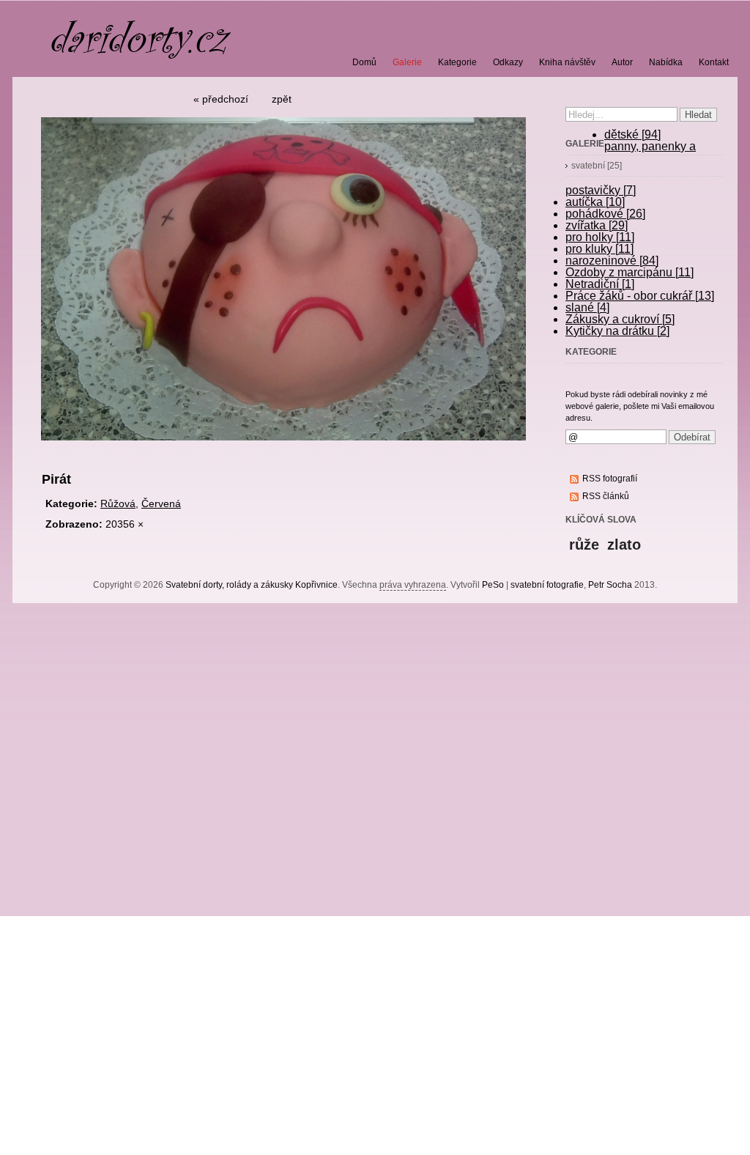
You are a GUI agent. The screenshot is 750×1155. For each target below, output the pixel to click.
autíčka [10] (595, 202)
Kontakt (714, 62)
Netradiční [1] (599, 284)
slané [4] (587, 307)
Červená (161, 503)
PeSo (493, 585)
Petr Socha (610, 585)
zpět (282, 99)
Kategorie (457, 62)
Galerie (407, 62)
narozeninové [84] (611, 260)
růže (584, 544)
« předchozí (220, 99)
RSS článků (605, 496)
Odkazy (508, 62)
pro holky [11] (599, 237)
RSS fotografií (609, 478)
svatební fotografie (547, 585)
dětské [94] (632, 134)
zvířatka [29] (596, 225)
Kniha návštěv (567, 62)
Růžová (117, 503)
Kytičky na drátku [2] (617, 331)
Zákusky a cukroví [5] (620, 319)
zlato (624, 544)
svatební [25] (596, 165)
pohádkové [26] (605, 213)
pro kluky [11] (599, 249)
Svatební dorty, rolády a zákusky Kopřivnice (252, 585)
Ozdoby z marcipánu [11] (629, 272)
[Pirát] (283, 446)
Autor (622, 62)
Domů (364, 62)
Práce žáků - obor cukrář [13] (639, 295)
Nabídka (666, 62)
